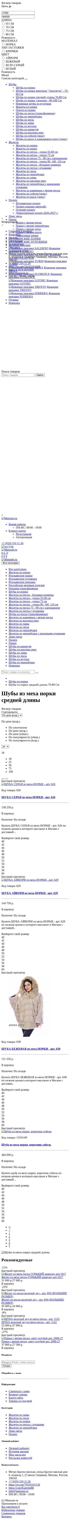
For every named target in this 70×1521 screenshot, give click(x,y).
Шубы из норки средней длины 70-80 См (41, 97)
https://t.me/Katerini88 (21, 269)
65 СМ (10, 23)
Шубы (12, 84)
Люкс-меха (15, 636)
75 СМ (10, 30)
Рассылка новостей (20, 1457)
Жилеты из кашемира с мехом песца (38, 190)
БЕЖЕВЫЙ (13, 61)
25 (10, 762)
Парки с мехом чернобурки (32, 225)
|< (10, 1227)
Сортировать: (9, 712)
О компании (16, 244)
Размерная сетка (18, 250)
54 (2, 863)
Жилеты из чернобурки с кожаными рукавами (37, 633)
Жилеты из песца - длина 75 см (35, 155)
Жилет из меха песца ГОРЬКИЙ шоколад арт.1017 (32, 1277)
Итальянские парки (20, 575)
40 (2, 841)
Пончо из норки (26, 110)
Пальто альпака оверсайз (31, 206)
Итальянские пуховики (23, 578)
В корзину (7, 1283)
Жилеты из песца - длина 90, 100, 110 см (40, 161)
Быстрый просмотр (13, 780)
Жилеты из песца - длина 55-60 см (37, 151)
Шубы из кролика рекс (30, 132)
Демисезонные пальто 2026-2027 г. (37, 212)
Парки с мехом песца (29, 222)
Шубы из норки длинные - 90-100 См (39, 100)
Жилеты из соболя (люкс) (31, 193)
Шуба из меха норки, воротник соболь (26, 1144)
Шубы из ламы (25, 122)
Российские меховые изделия (27, 585)
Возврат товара (18, 1394)
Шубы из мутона (26, 126)
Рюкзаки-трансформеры (23, 588)
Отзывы (13, 299)
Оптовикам (16, 240)
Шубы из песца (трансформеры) (35, 113)
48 (2, 854)
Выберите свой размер (15, 838)
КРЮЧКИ (12, 51)
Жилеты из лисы (26, 171)
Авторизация (24, 537)
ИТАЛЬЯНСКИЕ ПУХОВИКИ (28, 241)
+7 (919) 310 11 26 (20, 263)
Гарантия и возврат (20, 231)
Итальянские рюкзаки (22, 582)
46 (2, 850)
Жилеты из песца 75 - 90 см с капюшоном (41, 158)
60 (2, 873)
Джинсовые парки (27, 235)
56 (2, 867)
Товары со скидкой (20, 1400)
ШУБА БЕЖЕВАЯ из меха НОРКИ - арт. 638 (30, 1048)
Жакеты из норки (26, 106)
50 (10, 765)
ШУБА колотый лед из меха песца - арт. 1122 (29, 1322)
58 (2, 870)
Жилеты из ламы (26, 177)
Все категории (17, 569)
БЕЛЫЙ (11, 68)
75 (10, 768)
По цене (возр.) (18, 730)
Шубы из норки (25, 87)
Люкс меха (15, 216)
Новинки (14, 302)
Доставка (14, 247)
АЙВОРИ (12, 57)
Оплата (13, 237)
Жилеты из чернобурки (30, 174)
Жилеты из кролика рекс (31, 180)
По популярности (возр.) (24, 740)
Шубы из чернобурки (29, 116)
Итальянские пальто (28, 203)
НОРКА (11, 44)
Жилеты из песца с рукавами (33, 167)
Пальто (13, 200)
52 (2, 860)
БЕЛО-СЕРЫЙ (15, 65)
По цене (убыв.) (18, 734)
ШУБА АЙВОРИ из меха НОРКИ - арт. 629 (29, 893)
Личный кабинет (19, 1448)
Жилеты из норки (27, 145)
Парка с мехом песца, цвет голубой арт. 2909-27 (30, 1341)
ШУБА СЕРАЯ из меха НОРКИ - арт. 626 (28, 797)
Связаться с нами (19, 1391)
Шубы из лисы (25, 119)
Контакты (15, 234)
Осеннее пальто (25, 209)
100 (11, 771)
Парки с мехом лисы (28, 229)
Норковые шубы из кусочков (33, 103)
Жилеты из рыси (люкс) (30, 196)
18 (10, 758)
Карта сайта (16, 1397)
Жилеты (14, 142)
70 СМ (10, 27)
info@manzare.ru (18, 272)
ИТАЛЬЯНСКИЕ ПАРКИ (25, 238)
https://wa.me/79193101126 (24, 266)
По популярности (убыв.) (24, 737)
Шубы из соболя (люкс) (30, 135)
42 (2, 844)
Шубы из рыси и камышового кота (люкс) (41, 139)
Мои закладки (17, 1454)
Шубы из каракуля (27, 129)
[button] (35, 728)
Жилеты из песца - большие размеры (38, 164)
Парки (13, 219)
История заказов (19, 1451)
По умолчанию (18, 727)
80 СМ (10, 34)
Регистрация (23, 534)
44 (2, 847)
